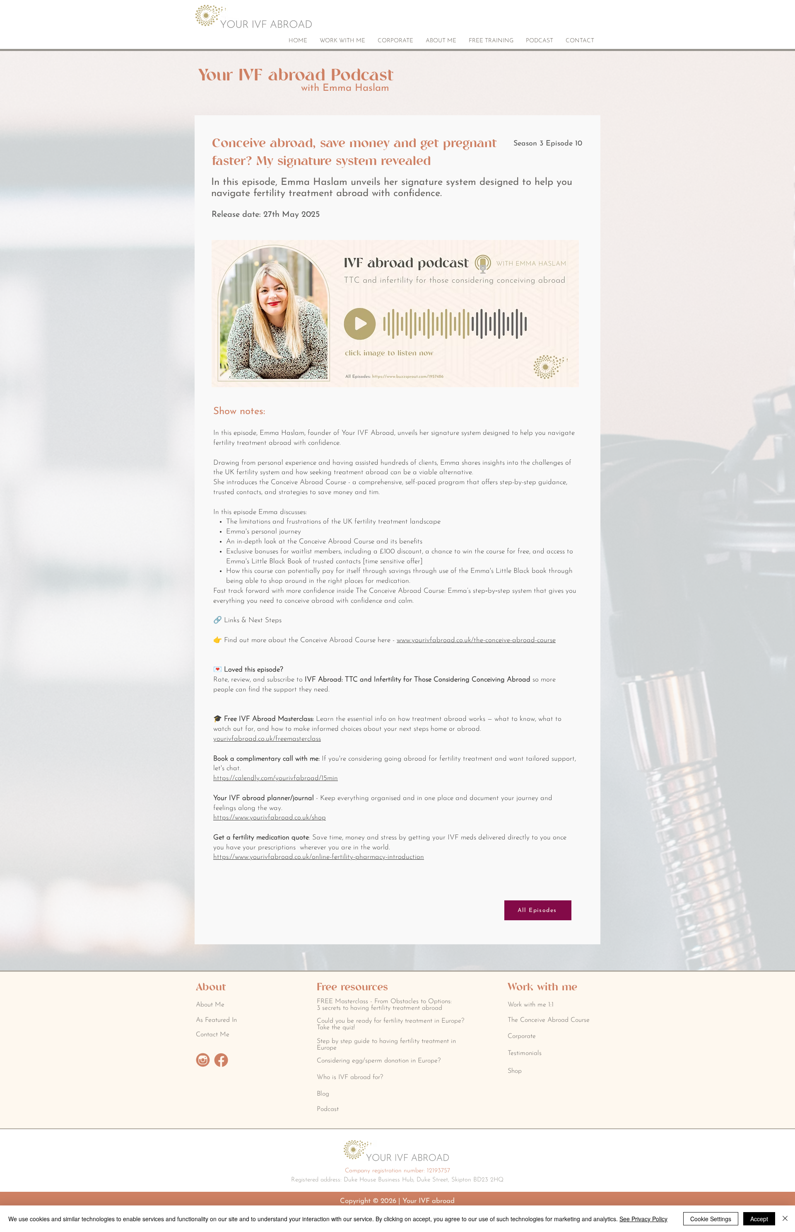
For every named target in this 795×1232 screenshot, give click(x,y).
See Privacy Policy (643, 1219)
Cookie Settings (710, 1219)
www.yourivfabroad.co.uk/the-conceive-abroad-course (476, 640)
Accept (759, 1219)
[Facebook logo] (221, 1060)
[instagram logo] (203, 1060)
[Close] (785, 1218)
